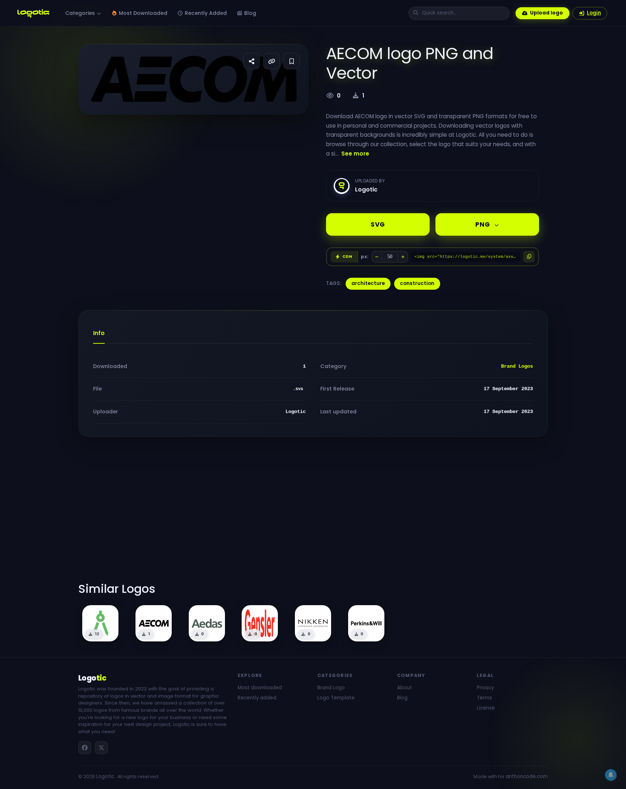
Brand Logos (517, 366)
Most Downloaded (142, 13)
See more (355, 153)
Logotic (105, 776)
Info (99, 333)
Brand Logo (331, 687)
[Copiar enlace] (271, 61)
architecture (368, 283)
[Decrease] (376, 256)
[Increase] (403, 256)
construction (417, 283)
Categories (80, 13)
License (486, 708)
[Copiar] (529, 257)
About (404, 687)
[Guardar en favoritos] (291, 61)
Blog (249, 13)
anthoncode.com (527, 776)
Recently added (257, 697)
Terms (484, 697)
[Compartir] (251, 61)
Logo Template (336, 697)
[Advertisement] (313, 514)
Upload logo (546, 12)
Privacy (485, 687)
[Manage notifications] (611, 775)
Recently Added (205, 13)
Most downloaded (260, 687)
